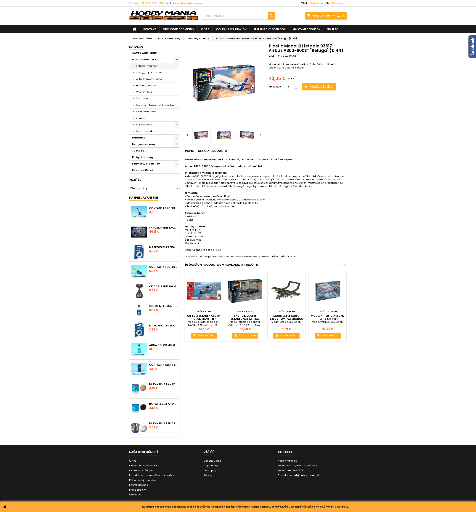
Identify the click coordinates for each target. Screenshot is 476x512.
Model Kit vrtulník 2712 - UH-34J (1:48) (328, 317)
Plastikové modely (144, 59)
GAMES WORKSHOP (144, 53)
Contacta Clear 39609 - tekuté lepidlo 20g (163, 364)
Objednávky (211, 465)
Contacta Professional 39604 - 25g (163, 266)
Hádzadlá (138, 137)
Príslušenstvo (144, 124)
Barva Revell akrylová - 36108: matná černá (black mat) (163, 403)
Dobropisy (210, 470)
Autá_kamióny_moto (149, 79)
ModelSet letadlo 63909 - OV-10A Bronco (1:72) (286, 319)
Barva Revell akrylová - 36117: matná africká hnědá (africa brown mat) (163, 384)
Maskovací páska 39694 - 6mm (163, 325)
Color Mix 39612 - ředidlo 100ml (163, 305)
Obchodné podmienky (178, 29)
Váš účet (211, 452)
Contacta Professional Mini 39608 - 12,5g (163, 208)
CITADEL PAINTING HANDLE (163, 286)
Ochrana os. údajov (231, 29)
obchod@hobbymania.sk (187, 3)
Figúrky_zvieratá (146, 85)
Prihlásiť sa (316, 3)
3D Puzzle (138, 150)
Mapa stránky (137, 490)
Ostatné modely (146, 111)
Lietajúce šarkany (143, 144)
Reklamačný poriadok (269, 29)
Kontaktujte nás (138, 485)
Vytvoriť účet (338, 3)
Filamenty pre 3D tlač (146, 163)
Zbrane (140, 118)
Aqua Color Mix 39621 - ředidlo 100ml (163, 345)
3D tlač (332, 29)
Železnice (142, 98)
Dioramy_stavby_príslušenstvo (155, 105)
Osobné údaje (212, 460)
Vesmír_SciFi (144, 92)
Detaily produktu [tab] (212, 151)
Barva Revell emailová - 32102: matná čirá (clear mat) (163, 423)
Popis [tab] (189, 151)
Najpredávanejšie (143, 197)
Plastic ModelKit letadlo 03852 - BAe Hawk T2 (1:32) (245, 319)
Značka (283, 56)
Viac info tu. (342, 506)
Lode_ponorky (145, 131)
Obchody (135, 494)
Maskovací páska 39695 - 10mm (163, 247)
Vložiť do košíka (318, 86)
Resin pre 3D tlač (143, 170)
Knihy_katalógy (142, 157)
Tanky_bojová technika (150, 72)
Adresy (208, 475)
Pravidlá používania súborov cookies (151, 475)
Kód (271, 56)
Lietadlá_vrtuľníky (146, 66)
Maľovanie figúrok (306, 29)
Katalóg (136, 46)
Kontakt (149, 29)
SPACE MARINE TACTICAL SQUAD (163, 227)
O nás (205, 29)
